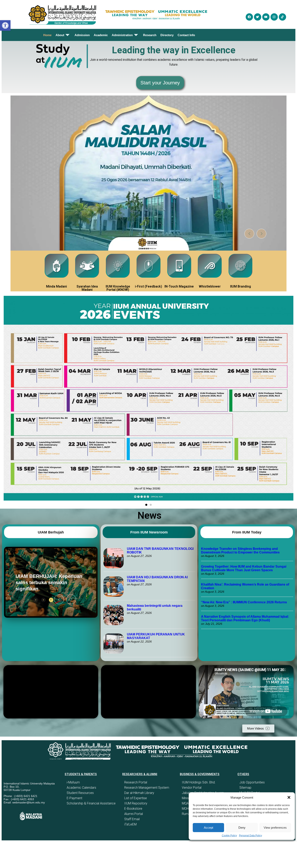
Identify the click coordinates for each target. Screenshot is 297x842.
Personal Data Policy (250, 835)
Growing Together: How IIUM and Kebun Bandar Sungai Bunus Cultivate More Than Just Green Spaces (243, 568)
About (60, 35)
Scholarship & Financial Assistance (91, 803)
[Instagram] (274, 17)
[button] (289, 797)
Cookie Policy (229, 835)
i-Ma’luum (73, 782)
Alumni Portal (133, 814)
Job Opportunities (252, 782)
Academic (101, 35)
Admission (82, 35)
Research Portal (135, 782)
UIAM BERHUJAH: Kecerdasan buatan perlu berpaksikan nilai (44, 582)
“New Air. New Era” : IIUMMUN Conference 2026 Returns (244, 602)
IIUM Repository (135, 803)
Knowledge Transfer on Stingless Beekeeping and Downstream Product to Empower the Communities (240, 550)
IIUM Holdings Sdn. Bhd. (199, 782)
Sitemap (245, 788)
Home (47, 35)
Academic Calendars (81, 788)
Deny (241, 827)
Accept (208, 827)
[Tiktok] (282, 17)
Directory (167, 35)
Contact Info (186, 35)
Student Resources (80, 793)
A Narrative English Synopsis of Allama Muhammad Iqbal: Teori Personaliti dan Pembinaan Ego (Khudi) (245, 618)
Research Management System (146, 788)
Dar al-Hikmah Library (139, 793)
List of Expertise (135, 798)
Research (149, 35)
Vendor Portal (191, 788)
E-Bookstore (133, 809)
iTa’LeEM (130, 824)
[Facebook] (249, 17)
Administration (122, 35)
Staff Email (132, 819)
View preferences (275, 827)
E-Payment (74, 798)
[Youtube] (266, 17)
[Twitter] (257, 17)
